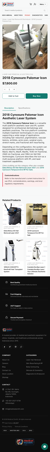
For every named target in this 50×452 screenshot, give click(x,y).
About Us (5, 360)
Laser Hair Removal (33, 360)
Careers (5, 363)
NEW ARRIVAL (7, 15)
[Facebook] (4, 347)
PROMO (27, 15)
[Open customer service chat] (44, 446)
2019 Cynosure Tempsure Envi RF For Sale (23, 169)
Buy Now (37, 96)
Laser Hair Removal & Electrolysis (19, 19)
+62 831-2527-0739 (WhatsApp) (13, 402)
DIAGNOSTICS (37, 15)
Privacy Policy (7, 426)
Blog (3, 367)
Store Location (7, 374)
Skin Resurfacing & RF (34, 363)
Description (9, 108)
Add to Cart (13, 96)
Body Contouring (32, 367)
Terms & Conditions (21, 426)
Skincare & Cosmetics (34, 370)
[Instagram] (15, 347)
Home (4, 19)
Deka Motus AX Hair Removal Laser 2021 (19, 168)
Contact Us (6, 370)
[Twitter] (10, 347)
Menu (42, 4)
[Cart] (30, 4)
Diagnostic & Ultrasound (35, 374)
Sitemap (5, 377)
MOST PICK (18, 15)
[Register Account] (35, 4)
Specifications (24, 108)
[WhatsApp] (21, 347)
